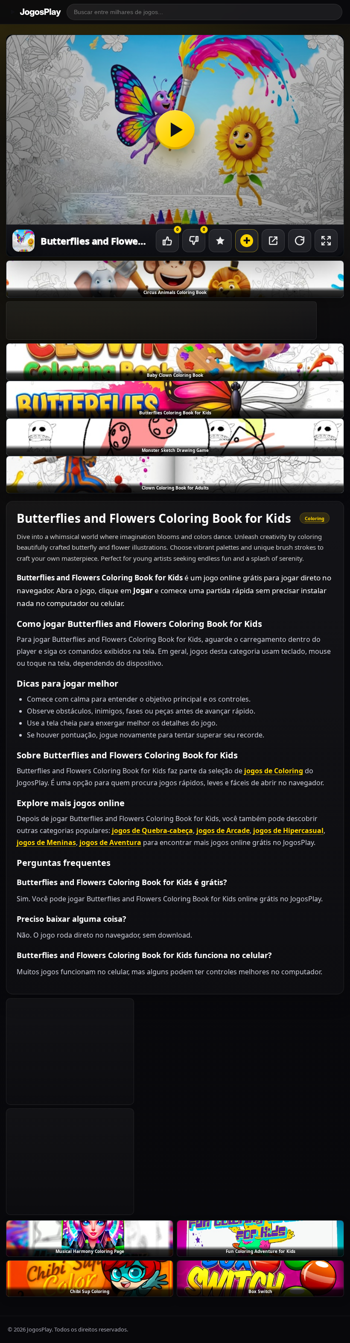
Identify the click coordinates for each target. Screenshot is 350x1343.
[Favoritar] (220, 240)
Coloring (314, 518)
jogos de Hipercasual (288, 830)
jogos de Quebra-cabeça (152, 830)
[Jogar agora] (175, 129)
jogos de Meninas (46, 842)
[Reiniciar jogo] (299, 240)
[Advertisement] (161, 320)
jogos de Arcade (223, 830)
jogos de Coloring (273, 770)
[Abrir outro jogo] (246, 240)
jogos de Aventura (110, 842)
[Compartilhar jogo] (273, 240)
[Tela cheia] (326, 240)
